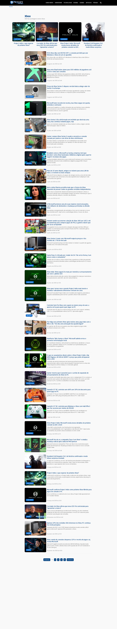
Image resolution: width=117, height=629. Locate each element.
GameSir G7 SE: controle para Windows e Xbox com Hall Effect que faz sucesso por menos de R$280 (68, 407)
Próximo (70, 560)
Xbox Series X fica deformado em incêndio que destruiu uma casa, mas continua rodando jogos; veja (68, 120)
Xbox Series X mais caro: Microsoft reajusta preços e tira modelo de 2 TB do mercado (66, 239)
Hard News (49, 3)
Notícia (29, 113)
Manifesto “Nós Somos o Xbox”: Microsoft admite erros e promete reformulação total (66, 339)
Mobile (75, 3)
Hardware (58, 3)
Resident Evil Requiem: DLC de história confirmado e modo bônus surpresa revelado (93, 45)
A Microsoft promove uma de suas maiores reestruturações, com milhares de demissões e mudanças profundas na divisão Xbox (68, 206)
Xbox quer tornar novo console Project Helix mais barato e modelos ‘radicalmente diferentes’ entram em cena (67, 289)
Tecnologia (68, 3)
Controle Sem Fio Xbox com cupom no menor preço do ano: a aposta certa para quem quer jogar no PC (68, 306)
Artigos (89, 3)
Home (11, 6)
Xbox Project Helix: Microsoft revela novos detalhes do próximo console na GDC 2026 (70, 45)
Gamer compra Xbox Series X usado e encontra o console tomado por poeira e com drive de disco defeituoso (67, 137)
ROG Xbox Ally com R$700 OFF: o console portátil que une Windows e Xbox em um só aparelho (67, 54)
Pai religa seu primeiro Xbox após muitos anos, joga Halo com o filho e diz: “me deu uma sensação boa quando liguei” (69, 323)
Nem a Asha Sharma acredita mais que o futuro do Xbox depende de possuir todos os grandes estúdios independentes (69, 188)
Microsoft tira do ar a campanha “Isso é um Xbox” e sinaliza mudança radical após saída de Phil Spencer (67, 440)
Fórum (95, 3)
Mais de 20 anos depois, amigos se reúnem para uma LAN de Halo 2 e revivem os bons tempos (68, 171)
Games (82, 3)
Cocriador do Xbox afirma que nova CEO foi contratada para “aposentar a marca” (47, 45)
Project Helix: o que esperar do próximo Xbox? (23, 44)
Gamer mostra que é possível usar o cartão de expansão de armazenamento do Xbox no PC (68, 374)
